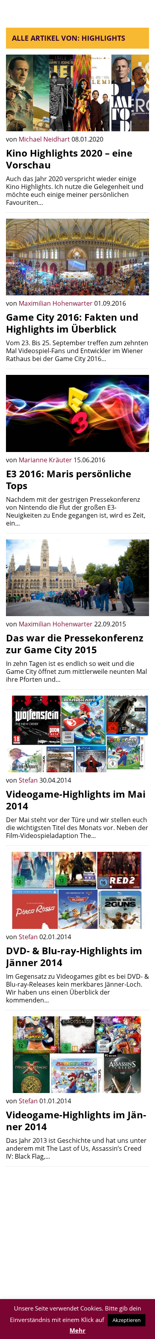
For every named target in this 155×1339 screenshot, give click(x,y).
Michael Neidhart (45, 139)
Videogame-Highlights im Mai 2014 (75, 799)
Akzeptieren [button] (126, 1320)
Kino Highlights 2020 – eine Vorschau (69, 158)
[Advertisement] (77, 1228)
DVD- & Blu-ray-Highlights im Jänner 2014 (74, 956)
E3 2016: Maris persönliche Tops (68, 479)
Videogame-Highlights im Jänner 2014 (76, 1120)
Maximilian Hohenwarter (56, 303)
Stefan (29, 780)
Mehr (77, 1330)
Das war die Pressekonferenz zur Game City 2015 (74, 643)
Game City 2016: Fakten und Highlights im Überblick (72, 322)
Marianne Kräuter (46, 460)
